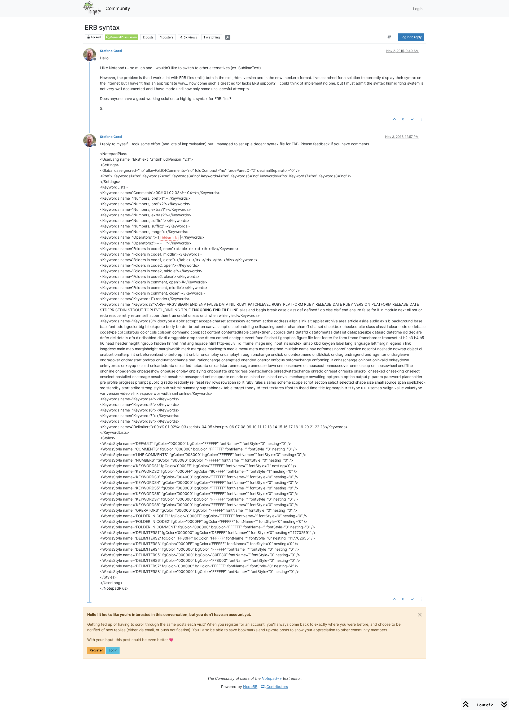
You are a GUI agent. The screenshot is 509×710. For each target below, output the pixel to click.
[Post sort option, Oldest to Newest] (389, 37)
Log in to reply (411, 37)
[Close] (420, 614)
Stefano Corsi (111, 51)
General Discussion (123, 37)
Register (96, 650)
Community (118, 8)
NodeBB (250, 686)
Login (113, 650)
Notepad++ (272, 678)
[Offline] (91, 54)
